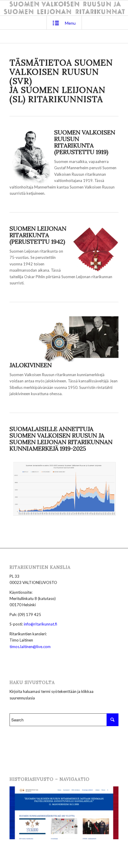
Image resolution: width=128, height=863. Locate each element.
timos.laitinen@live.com (30, 646)
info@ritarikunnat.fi (40, 624)
